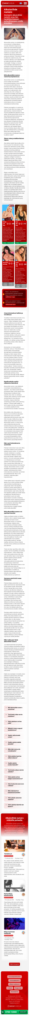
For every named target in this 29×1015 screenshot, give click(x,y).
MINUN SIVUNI (10, 242)
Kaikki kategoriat (14, 964)
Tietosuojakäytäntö (14, 980)
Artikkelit (10, 988)
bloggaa (12, 205)
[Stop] (10, 224)
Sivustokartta (14, 991)
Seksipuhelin (12, 996)
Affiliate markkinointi (14, 984)
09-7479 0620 (16, 1001)
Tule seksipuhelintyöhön (15, 976)
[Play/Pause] (8, 224)
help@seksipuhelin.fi (14, 1003)
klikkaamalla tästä (10, 304)
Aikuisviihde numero (8, 856)
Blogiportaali (18, 988)
